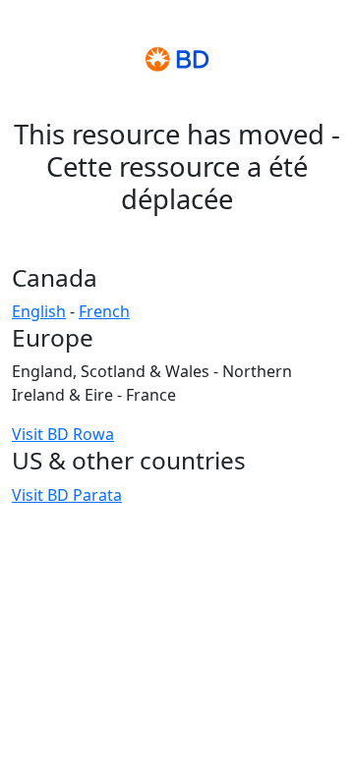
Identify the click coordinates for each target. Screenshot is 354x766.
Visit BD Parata (67, 495)
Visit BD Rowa (63, 434)
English (39, 311)
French (104, 311)
